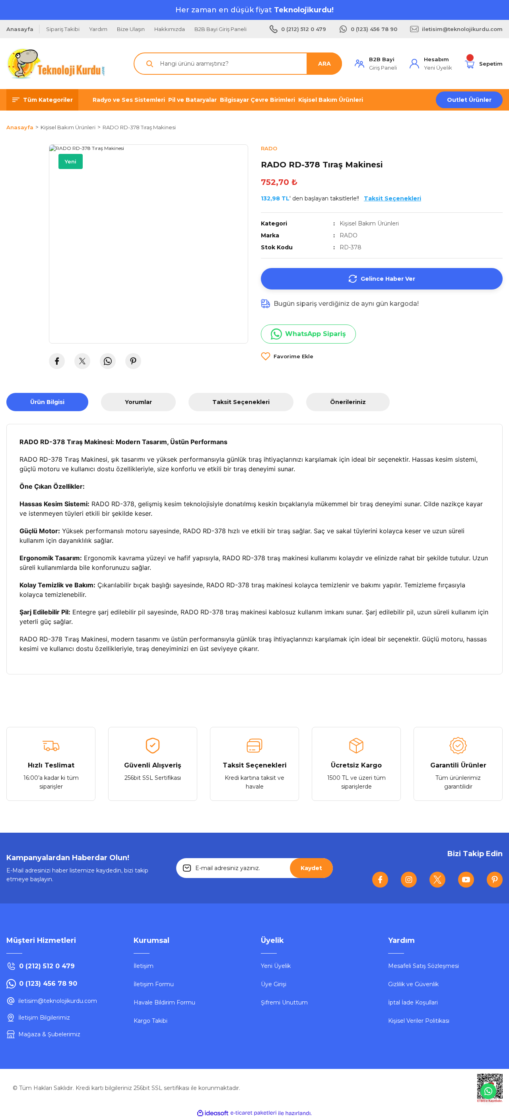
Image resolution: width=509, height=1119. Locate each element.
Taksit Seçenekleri (241, 402)
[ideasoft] (213, 1113)
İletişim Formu (154, 984)
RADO (348, 235)
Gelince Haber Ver (388, 278)
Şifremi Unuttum (284, 1002)
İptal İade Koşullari (413, 1002)
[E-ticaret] (253, 1113)
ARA (324, 63)
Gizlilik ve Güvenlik (413, 984)
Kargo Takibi (150, 1020)
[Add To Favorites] (287, 356)
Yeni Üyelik (276, 965)
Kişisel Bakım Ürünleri (369, 223)
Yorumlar (138, 402)
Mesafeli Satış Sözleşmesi (423, 965)
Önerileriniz (348, 402)
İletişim (143, 965)
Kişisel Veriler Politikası (418, 1020)
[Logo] (56, 64)
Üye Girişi (273, 984)
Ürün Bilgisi (47, 402)
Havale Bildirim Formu (164, 1002)
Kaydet (311, 868)
